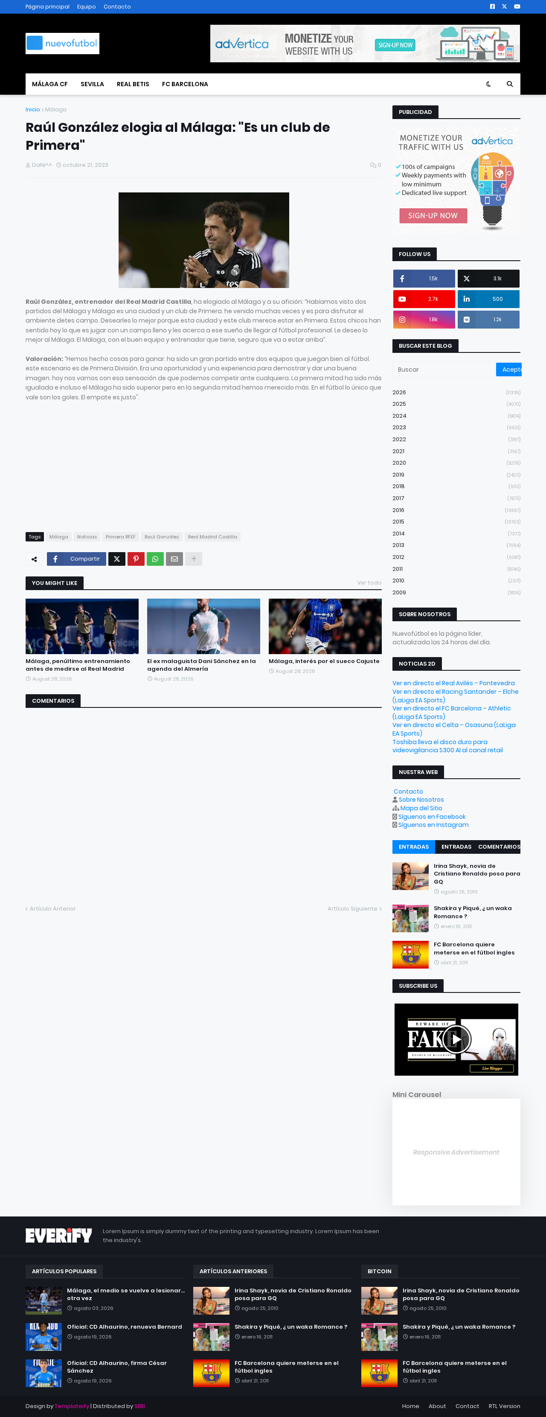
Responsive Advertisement (456, 1152)
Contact (467, 1406)
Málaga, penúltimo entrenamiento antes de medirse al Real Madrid (78, 665)
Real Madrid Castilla (212, 536)
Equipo (86, 6)
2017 (456, 498)
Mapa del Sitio (421, 808)
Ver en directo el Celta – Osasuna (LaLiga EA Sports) (454, 729)
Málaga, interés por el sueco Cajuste (324, 661)
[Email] (174, 559)
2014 (456, 534)
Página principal (48, 6)
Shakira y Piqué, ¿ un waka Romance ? (473, 912)
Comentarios (499, 847)
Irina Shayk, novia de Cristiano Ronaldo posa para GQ (477, 873)
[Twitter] (116, 559)
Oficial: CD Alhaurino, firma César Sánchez (117, 1367)
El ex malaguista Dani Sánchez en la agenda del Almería (201, 665)
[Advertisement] (204, 461)
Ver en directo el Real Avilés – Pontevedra (453, 683)
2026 (456, 392)
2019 (456, 475)
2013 (456, 545)
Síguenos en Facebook (432, 816)
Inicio (33, 109)
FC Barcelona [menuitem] (185, 84)
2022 (456, 439)
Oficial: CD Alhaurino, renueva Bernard (124, 1327)
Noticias (87, 536)
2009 (456, 592)
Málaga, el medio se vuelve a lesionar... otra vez (126, 1294)
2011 (456, 569)
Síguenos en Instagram (433, 825)
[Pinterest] (136, 559)
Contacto (117, 6)
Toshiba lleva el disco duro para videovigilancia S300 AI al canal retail (447, 746)
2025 (456, 404)
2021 (456, 451)
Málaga (56, 109)
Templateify (72, 1406)
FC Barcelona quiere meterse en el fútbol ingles (474, 948)
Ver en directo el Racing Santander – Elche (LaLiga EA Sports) (455, 695)
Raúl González (162, 536)
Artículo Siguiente (353, 909)
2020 (456, 463)
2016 (456, 510)
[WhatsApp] (155, 559)
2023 (456, 427)
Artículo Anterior (53, 909)
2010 (456, 580)
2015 (456, 522)
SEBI (139, 1406)
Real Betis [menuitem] (133, 84)
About (437, 1406)
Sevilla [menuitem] (92, 84)
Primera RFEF (121, 536)
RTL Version (504, 1406)
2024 (456, 416)
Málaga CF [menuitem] (50, 84)
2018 (456, 486)
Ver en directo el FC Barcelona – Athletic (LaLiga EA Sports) (451, 712)
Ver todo (369, 582)
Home (410, 1406)
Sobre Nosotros (421, 799)
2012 (456, 557)
